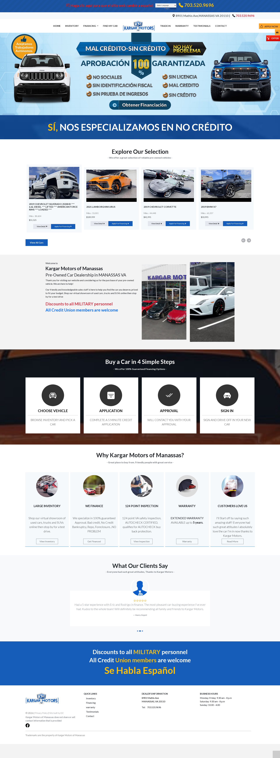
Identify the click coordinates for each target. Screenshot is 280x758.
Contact (90, 716)
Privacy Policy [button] (41, 713)
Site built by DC (56, 713)
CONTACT (221, 25)
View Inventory (47, 541)
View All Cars (36, 242)
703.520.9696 (199, 5)
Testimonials (92, 711)
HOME (57, 25)
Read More (232, 541)
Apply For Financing (62, 223)
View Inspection (142, 541)
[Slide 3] (142, 631)
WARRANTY (182, 25)
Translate (173, 8)
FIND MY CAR (110, 25)
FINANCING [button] (89, 25)
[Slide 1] (137, 631)
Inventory (91, 698)
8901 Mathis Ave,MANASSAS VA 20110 (202, 15)
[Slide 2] (140, 631)
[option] (54, 198)
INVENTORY (72, 25)
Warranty (187, 541)
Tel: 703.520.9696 (151, 707)
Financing (91, 702)
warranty (90, 707)
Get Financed (94, 541)
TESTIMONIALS (201, 25)
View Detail (41, 223)
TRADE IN (165, 25)
